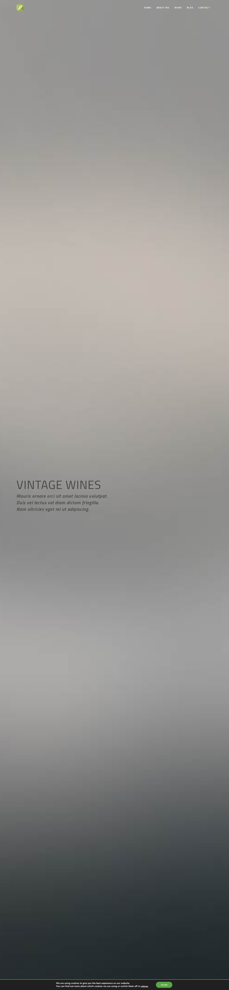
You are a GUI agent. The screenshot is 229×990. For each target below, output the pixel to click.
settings (144, 986)
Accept (164, 984)
